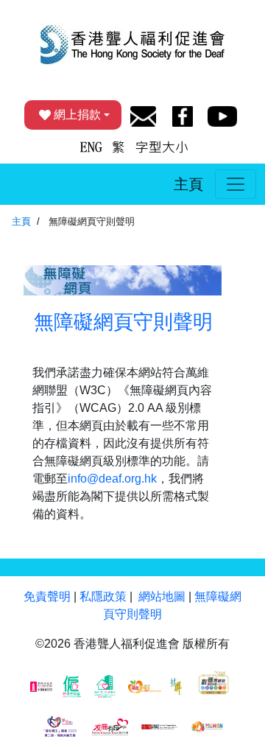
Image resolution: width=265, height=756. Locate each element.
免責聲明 (47, 596)
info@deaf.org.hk (112, 478)
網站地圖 (162, 596)
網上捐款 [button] (77, 114)
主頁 (188, 184)
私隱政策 (103, 596)
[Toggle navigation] (235, 184)
